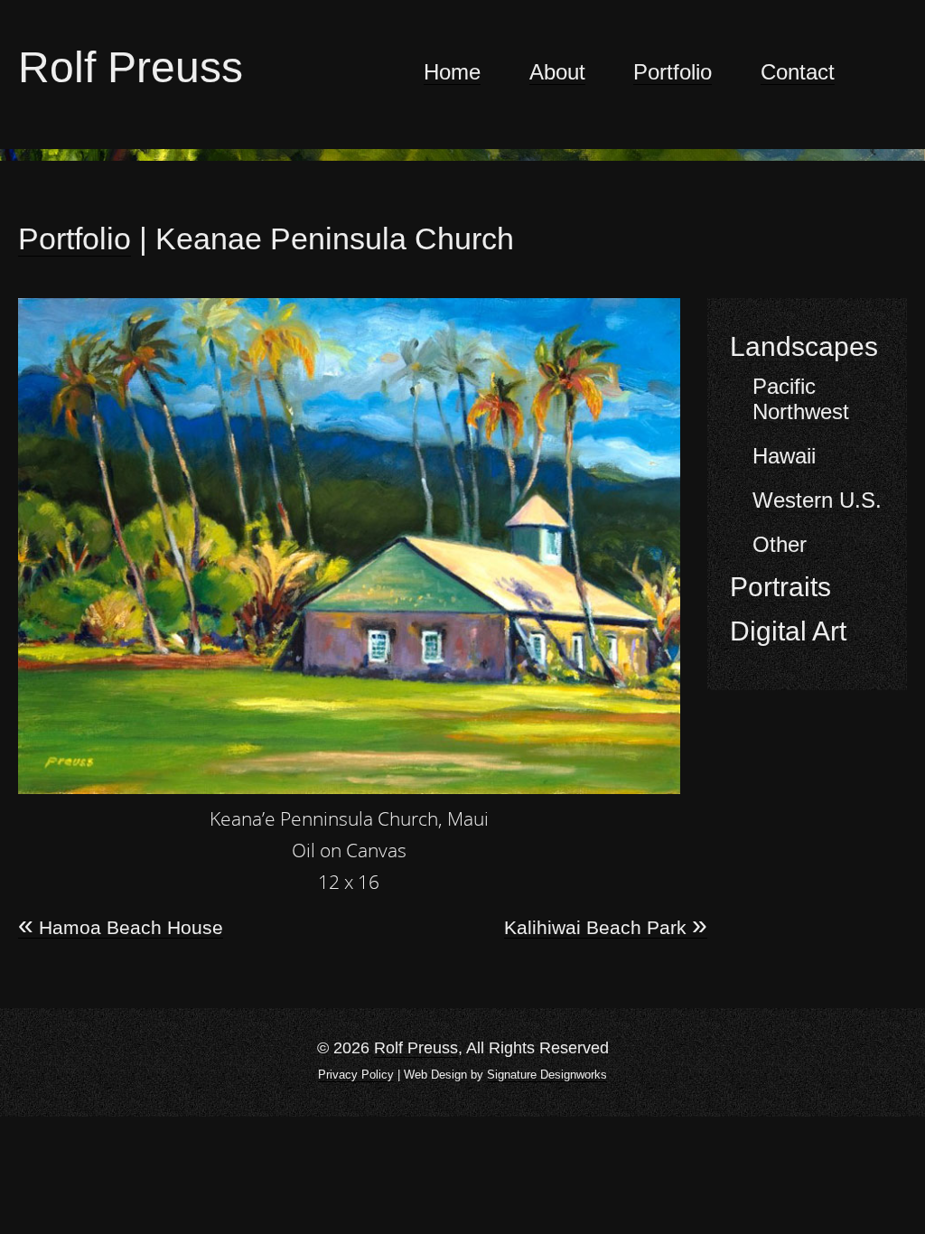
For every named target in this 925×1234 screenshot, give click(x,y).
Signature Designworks (547, 1074)
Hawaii (784, 456)
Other (779, 544)
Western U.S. (817, 500)
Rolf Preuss (130, 67)
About (557, 72)
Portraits (780, 587)
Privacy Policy (356, 1074)
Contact (798, 72)
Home (452, 72)
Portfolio (672, 72)
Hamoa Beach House (120, 928)
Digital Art (788, 631)
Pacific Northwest (800, 399)
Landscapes (804, 346)
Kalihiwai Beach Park (605, 928)
